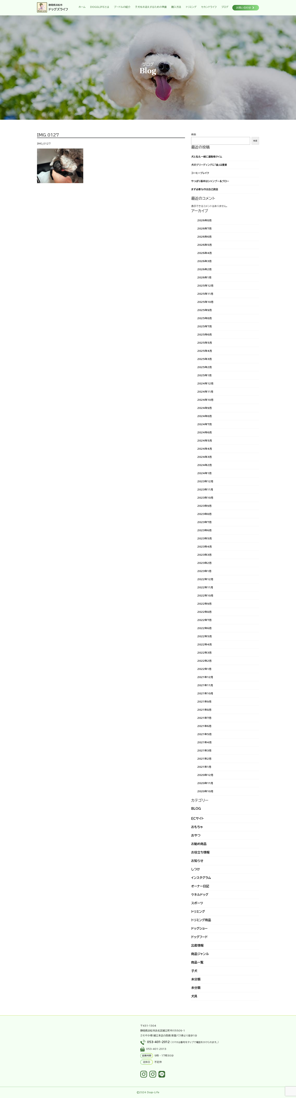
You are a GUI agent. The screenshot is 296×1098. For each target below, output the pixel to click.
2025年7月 (204, 326)
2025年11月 (205, 294)
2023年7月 (204, 522)
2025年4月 (204, 351)
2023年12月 (205, 481)
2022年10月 (205, 595)
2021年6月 (204, 726)
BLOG (196, 808)
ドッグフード (199, 936)
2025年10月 (205, 302)
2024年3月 (204, 457)
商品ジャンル (200, 953)
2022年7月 (204, 620)
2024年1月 (204, 473)
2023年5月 (204, 538)
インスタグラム (201, 877)
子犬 (194, 970)
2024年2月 (204, 465)
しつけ (195, 869)
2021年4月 (204, 742)
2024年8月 (204, 416)
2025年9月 (204, 310)
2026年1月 (204, 277)
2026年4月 (204, 253)
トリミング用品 (201, 919)
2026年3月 (204, 261)
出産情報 (197, 945)
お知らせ (197, 860)
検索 (193, 134)
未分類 (195, 979)
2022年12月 (205, 579)
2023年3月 (204, 555)
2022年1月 (204, 669)
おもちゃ (197, 826)
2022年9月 (204, 603)
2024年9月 (204, 408)
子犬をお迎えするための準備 (151, 7)
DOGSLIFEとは (99, 7)
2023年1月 (204, 571)
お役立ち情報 (200, 852)
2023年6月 (204, 530)
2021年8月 (204, 710)
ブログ (224, 7)
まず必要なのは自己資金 (204, 189)
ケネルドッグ (199, 894)
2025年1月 (204, 375)
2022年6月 (204, 628)
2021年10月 (205, 693)
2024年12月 (205, 383)
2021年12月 (205, 677)
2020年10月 (205, 791)
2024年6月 (204, 432)
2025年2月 (204, 367)
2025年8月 (204, 318)
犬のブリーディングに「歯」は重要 (209, 165)
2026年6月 (204, 236)
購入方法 (176, 7)
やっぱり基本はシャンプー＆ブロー (210, 181)
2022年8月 (204, 612)
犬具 (194, 996)
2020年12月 (205, 775)
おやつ (195, 835)
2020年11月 (205, 783)
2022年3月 (204, 652)
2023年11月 (205, 489)
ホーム (82, 7)
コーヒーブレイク (200, 173)
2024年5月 (204, 440)
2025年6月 (204, 334)
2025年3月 (204, 359)
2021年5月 (204, 734)
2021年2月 (204, 758)
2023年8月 (204, 514)
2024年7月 (204, 424)
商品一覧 (197, 962)
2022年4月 (204, 644)
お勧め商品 (199, 843)
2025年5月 (204, 342)
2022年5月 (204, 636)
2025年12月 (205, 285)
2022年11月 (205, 587)
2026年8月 (204, 220)
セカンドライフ (209, 7)
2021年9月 (204, 701)
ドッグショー (199, 928)
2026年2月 (204, 269)
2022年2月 (204, 661)
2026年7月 (204, 228)
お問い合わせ (243, 7)
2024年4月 (204, 449)
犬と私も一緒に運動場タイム (206, 156)
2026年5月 (204, 245)
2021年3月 (204, 750)
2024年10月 (205, 400)
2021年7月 (204, 718)
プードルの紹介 (122, 7)
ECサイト (197, 818)
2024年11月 (205, 391)
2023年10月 (205, 497)
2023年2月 (204, 563)
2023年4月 (204, 546)
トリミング (191, 7)
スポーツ (197, 903)
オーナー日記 (200, 886)
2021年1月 (204, 767)
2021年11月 (205, 685)
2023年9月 (204, 506)
